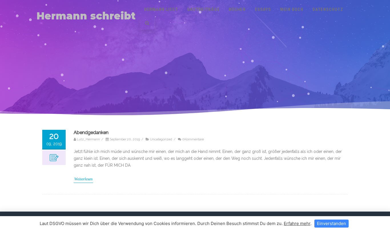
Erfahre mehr (297, 223)
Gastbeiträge (203, 9)
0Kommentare (193, 139)
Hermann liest (161, 9)
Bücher (237, 9)
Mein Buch (291, 9)
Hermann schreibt (86, 16)
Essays (263, 9)
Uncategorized (161, 139)
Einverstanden (331, 223)
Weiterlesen (83, 179)
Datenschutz (327, 9)
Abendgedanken (91, 132)
